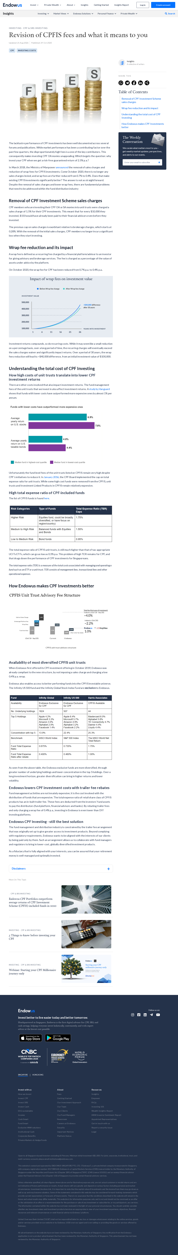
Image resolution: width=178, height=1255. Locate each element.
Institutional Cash (26, 1132)
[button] (34, 5)
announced (62, 167)
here (46, 498)
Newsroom (62, 1119)
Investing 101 (98, 1106)
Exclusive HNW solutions (29, 1127)
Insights (8, 13)
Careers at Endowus (66, 1123)
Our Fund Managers (66, 1115)
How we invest (24, 1094)
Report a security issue (102, 1127)
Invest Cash (23, 1106)
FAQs (94, 1102)
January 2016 (51, 477)
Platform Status (64, 1136)
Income (21, 1115)
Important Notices (65, 1132)
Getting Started (64, 1098)
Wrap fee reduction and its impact (140, 108)
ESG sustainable (25, 1111)
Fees (59, 1094)
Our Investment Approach (69, 1102)
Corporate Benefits (27, 1136)
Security (61, 1127)
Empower (96, 1098)
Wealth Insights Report (102, 1111)
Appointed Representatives (104, 1119)
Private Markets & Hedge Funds (32, 1140)
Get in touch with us (101, 1123)
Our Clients (62, 1111)
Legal (94, 1132)
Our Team (61, 1106)
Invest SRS (23, 1102)
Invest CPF (23, 1098)
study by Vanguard (99, 389)
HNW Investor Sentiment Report (106, 1115)
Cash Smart (23, 1119)
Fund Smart (23, 1123)
